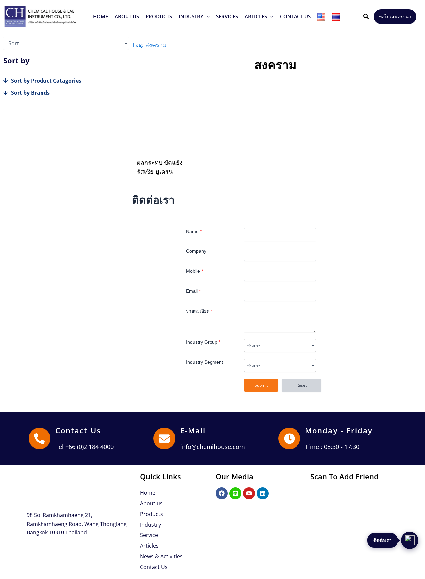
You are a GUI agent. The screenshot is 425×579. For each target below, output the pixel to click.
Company (196, 251)
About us (151, 503)
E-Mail (193, 430)
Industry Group (203, 342)
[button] (158, 16)
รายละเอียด (199, 311)
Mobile (194, 271)
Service (149, 535)
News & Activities (161, 556)
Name (194, 231)
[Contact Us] (39, 438)
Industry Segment (204, 362)
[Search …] (366, 17)
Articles (149, 545)
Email (193, 291)
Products (151, 514)
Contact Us (78, 430)
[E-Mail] (164, 438)
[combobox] (280, 345)
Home (147, 492)
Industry (150, 524)
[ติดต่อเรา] (409, 540)
